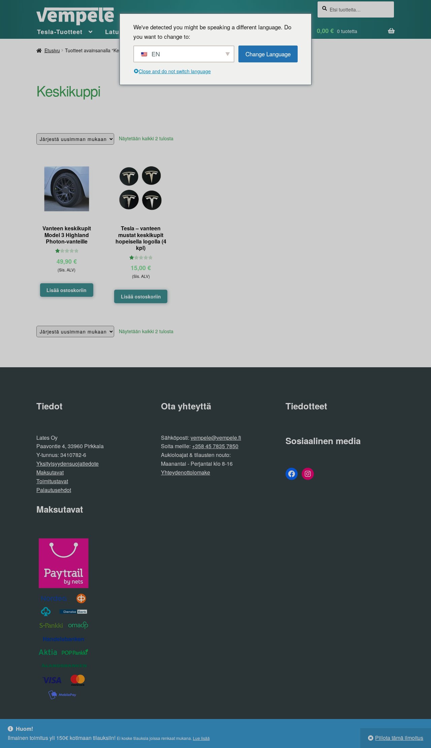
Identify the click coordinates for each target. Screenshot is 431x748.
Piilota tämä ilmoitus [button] (399, 738)
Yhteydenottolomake (185, 472)
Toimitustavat (52, 481)
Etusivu (52, 50)
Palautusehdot (53, 490)
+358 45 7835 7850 (215, 446)
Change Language (268, 54)
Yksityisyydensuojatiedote (67, 463)
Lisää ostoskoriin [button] (66, 290)
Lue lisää (201, 738)
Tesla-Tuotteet (59, 31)
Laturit (116, 31)
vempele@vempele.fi (216, 437)
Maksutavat (50, 472)
